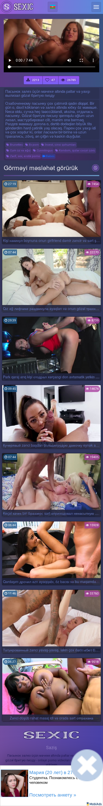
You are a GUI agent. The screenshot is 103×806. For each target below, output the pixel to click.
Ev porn (33, 144)
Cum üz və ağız (19, 150)
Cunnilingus (44, 150)
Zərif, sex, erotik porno (24, 156)
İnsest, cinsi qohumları (60, 144)
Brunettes (16, 144)
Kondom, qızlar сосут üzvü (76, 150)
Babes (49, 156)
